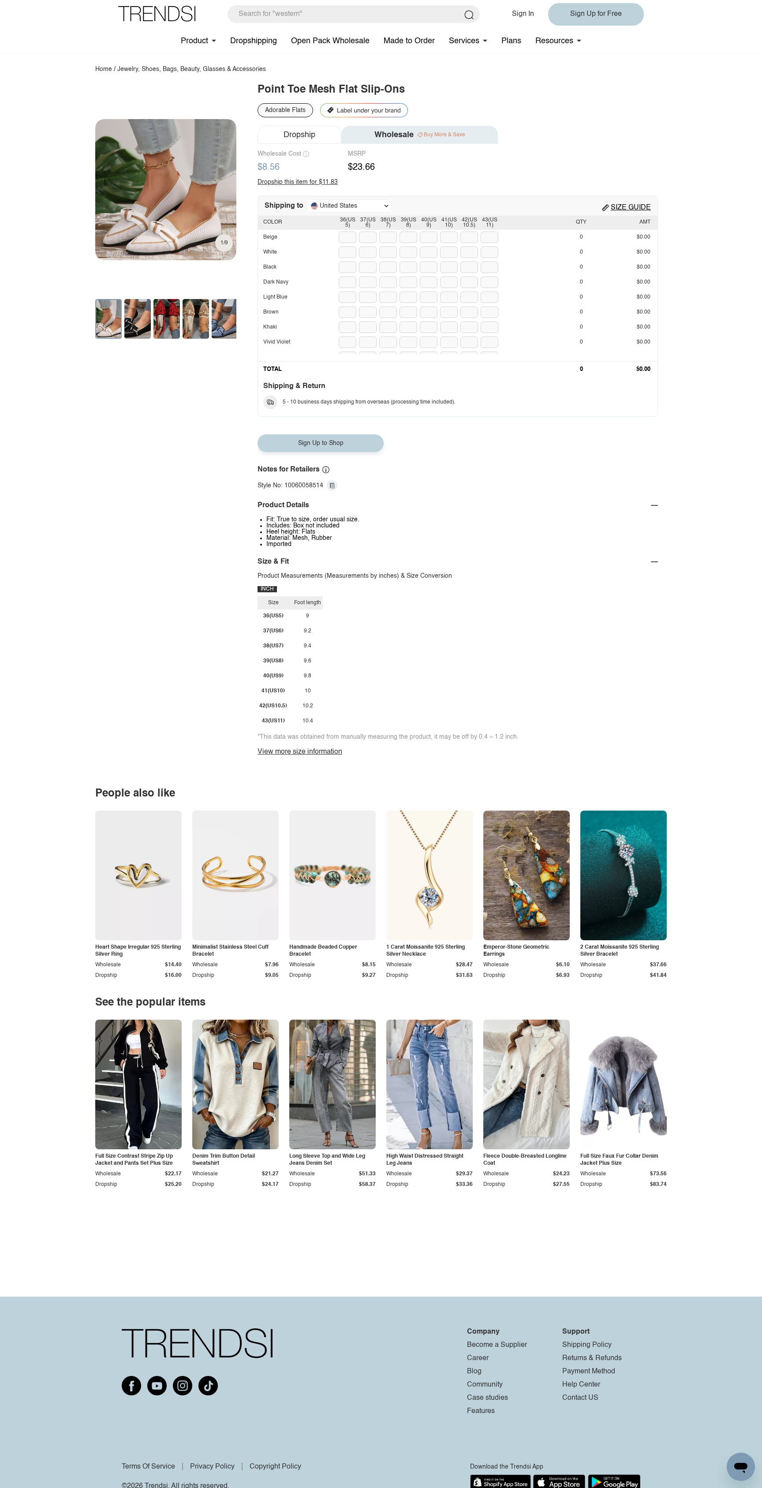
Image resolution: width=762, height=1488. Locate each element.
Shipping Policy (587, 1345)
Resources (554, 41)
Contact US (580, 1398)
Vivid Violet (276, 342)
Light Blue (275, 297)
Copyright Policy (275, 1466)
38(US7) (388, 222)
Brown (271, 312)
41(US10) (449, 222)
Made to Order (409, 41)
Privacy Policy (212, 1466)
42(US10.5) (469, 222)
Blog (474, 1371)
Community (485, 1384)
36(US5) (347, 222)
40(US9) (429, 222)
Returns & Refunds (592, 1358)
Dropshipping (253, 41)
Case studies (487, 1398)
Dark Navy (275, 282)
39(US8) (408, 222)
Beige (270, 237)
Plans (511, 41)
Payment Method (588, 1371)
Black (269, 267)
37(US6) (368, 222)
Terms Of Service (148, 1466)
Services (464, 41)
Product (194, 41)
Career (478, 1358)
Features (481, 1411)
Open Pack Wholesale (330, 41)
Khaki (270, 327)
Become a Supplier (497, 1345)
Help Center (581, 1384)
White (270, 252)
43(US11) (489, 222)
